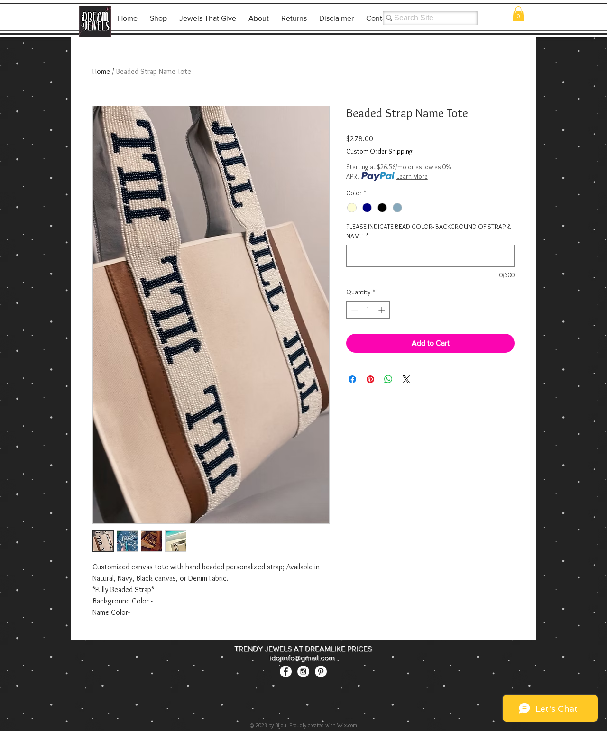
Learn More (412, 176)
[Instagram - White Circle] (303, 671)
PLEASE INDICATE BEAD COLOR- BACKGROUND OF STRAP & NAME (428, 231)
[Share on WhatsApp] (388, 379)
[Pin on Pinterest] (370, 379)
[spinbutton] (368, 310)
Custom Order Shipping (379, 151)
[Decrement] (353, 310)
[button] (518, 13)
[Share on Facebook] (352, 379)
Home (101, 71)
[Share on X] (406, 379)
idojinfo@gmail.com (302, 658)
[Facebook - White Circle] (286, 671)
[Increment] (382, 310)
